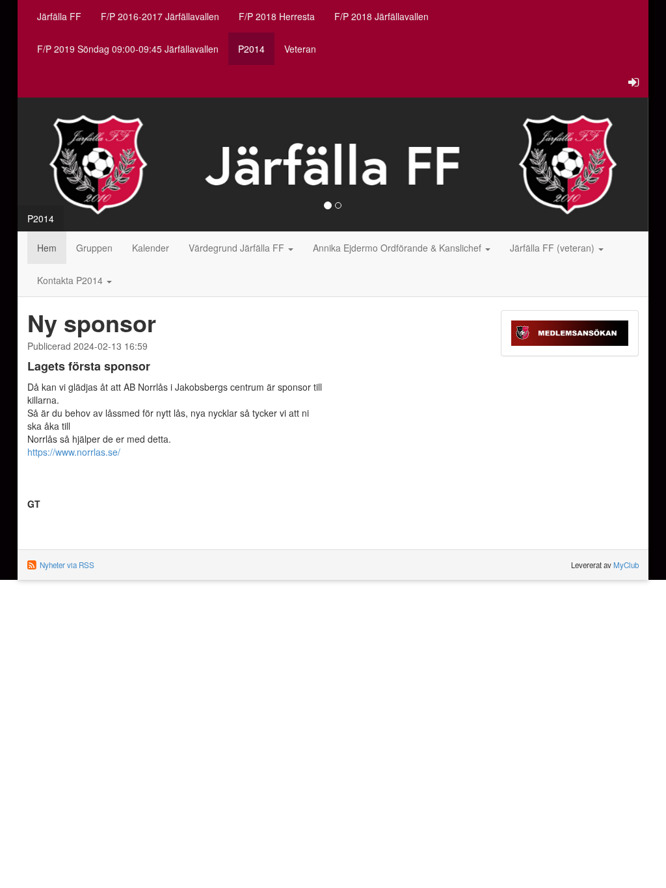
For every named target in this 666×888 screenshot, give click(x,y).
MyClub (626, 565)
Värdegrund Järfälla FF (238, 247)
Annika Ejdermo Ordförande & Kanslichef (398, 247)
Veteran (300, 48)
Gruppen (94, 247)
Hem (47, 247)
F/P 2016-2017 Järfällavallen (160, 16)
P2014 (251, 48)
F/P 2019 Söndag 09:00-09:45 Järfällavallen (128, 48)
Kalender (150, 247)
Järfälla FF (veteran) (553, 247)
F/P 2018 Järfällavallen (381, 16)
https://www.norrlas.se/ (73, 451)
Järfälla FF (59, 16)
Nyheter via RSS (67, 565)
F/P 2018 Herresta (277, 16)
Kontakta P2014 (71, 280)
